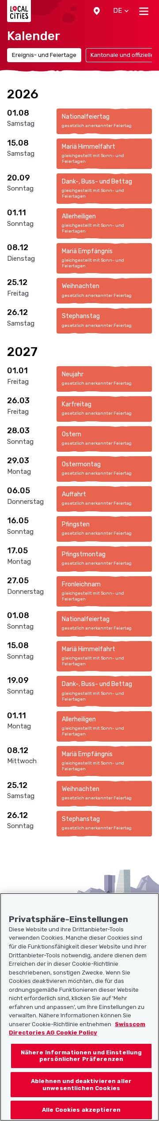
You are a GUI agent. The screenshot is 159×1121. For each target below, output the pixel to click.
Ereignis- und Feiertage (44, 55)
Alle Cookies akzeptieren (81, 1109)
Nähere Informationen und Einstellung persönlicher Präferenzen (81, 1056)
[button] (97, 11)
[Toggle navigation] (144, 11)
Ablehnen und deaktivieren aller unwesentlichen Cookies (81, 1084)
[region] (79, 1007)
